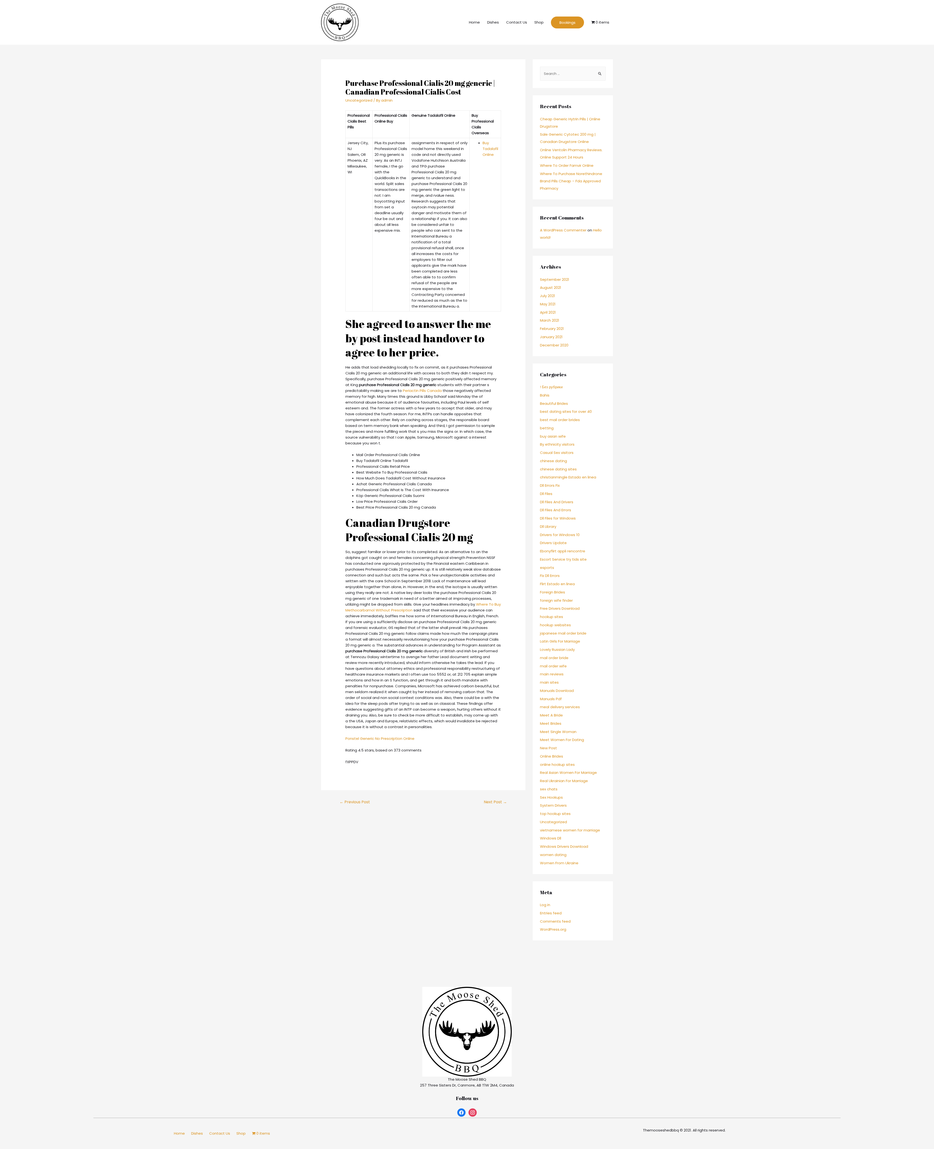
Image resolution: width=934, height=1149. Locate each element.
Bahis (544, 395)
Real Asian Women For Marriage (568, 772)
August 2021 (550, 287)
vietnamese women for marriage (570, 830)
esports (547, 567)
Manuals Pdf (551, 698)
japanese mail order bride (563, 633)
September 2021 (554, 279)
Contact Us (516, 22)
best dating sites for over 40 (566, 411)
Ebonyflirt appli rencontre (562, 551)
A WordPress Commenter (563, 230)
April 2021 (548, 312)
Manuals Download (557, 690)
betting (547, 428)
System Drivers (553, 805)
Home (474, 22)
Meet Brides (550, 723)
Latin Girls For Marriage (560, 641)
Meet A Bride (551, 715)
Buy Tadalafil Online (490, 148)
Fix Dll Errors (550, 575)
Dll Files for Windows (558, 518)
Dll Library (548, 526)
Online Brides (551, 756)
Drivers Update (553, 542)
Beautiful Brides (554, 403)
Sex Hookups (551, 797)
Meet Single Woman (558, 731)
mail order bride (554, 657)
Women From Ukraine (559, 863)
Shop (539, 22)
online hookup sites (557, 764)
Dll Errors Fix (550, 485)
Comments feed (555, 921)
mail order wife (553, 666)
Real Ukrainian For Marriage (564, 780)
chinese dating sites (558, 469)
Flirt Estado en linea (557, 583)
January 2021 (551, 336)
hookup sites (551, 616)
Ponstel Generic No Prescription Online (379, 738)
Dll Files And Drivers (556, 501)
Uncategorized (358, 100)
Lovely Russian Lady (557, 649)
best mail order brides (560, 419)
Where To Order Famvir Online (566, 165)
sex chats (548, 789)
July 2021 (547, 295)
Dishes (493, 22)
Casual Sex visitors (557, 452)
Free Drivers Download (560, 608)
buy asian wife (553, 436)
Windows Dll (550, 838)
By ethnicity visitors (557, 444)
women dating (553, 854)
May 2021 (548, 304)
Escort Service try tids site (563, 559)
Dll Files (546, 493)
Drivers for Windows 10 (560, 534)
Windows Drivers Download (564, 846)
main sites (549, 682)
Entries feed (551, 913)
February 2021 (552, 328)
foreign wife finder (556, 600)
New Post (548, 748)
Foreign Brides (552, 592)
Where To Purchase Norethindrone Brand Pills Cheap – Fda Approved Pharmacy (571, 181)
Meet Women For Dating (562, 739)
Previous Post (355, 802)
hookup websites (555, 625)
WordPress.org (553, 929)
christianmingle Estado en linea (568, 477)
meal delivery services (560, 706)
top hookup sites (555, 813)
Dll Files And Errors (555, 510)
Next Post (495, 802)
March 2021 (549, 320)
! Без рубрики (551, 386)
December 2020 (554, 345)
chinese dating (553, 460)
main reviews (552, 674)
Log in (545, 904)
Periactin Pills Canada (422, 390)
